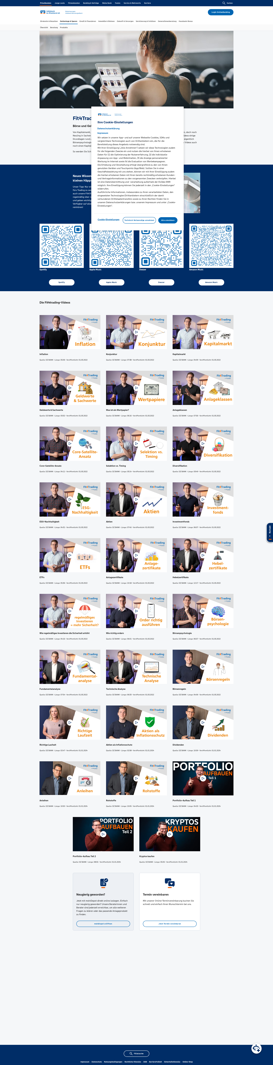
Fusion (117, 3)
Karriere (147, 3)
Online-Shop (188, 1062)
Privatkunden (45, 3)
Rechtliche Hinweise (133, 1062)
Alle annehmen (167, 220)
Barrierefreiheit (155, 1062)
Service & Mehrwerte (132, 3)
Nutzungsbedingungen (113, 1062)
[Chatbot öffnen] (256, 1048)
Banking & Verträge (91, 3)
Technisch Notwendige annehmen (139, 220)
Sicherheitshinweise (172, 1062)
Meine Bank (107, 3)
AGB (145, 1062)
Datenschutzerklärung (108, 128)
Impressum (84, 1062)
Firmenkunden (74, 3)
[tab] (49, 21)
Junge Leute (60, 3)
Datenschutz (97, 1062)
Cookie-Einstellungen (108, 219)
